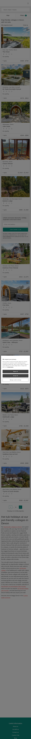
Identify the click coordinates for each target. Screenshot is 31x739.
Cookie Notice (10, 367)
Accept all (15, 375)
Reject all (15, 371)
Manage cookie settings (15, 379)
